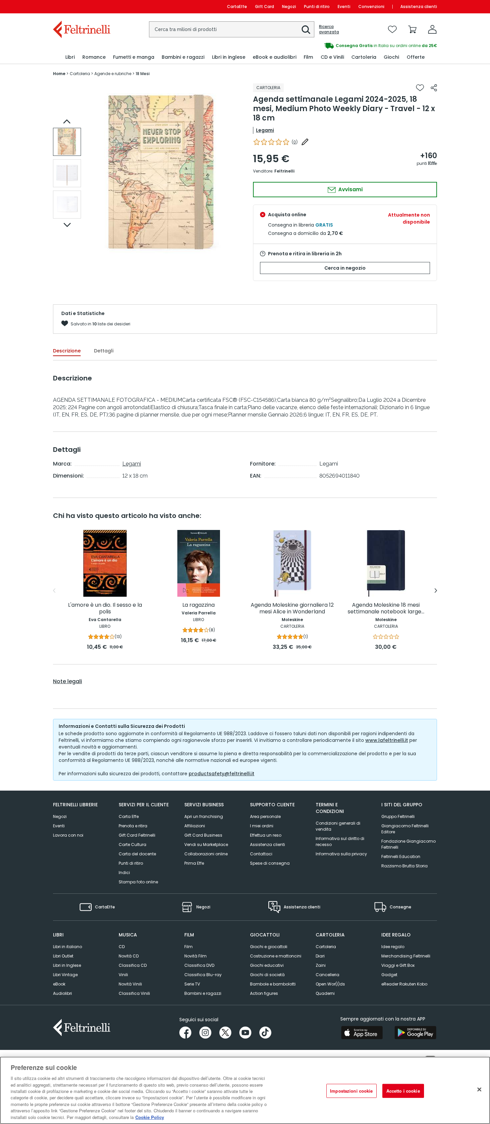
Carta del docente (137, 854)
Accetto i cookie (403, 1091)
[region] (245, 1090)
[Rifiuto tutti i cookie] (479, 1089)
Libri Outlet (63, 956)
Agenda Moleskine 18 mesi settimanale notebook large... (386, 608)
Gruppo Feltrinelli (398, 816)
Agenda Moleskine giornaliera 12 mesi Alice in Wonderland (292, 608)
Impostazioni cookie (351, 1091)
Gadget (389, 974)
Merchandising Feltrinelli (405, 956)
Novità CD (129, 956)
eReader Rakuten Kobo (404, 984)
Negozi (289, 6)
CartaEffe (237, 6)
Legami (265, 130)
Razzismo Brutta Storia (404, 866)
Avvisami (350, 189)
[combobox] (231, 29)
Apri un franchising (203, 816)
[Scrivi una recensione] (305, 142)
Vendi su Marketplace (206, 844)
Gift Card (264, 6)
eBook (59, 984)
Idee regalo (392, 946)
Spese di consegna (270, 863)
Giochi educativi (267, 965)
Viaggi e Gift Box (398, 965)
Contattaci (261, 854)
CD (122, 946)
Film (188, 946)
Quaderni (325, 993)
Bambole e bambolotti (273, 984)
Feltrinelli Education (400, 856)
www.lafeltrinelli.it (386, 740)
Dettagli (103, 350)
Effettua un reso (265, 835)
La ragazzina (198, 605)
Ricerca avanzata (329, 29)
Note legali (67, 681)
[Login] (432, 29)
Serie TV (192, 984)
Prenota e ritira (133, 826)
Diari (320, 956)
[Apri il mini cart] (412, 29)
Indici (124, 872)
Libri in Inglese (67, 965)
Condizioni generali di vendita (338, 826)
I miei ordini (261, 826)
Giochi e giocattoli (268, 946)
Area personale (265, 816)
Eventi (344, 6)
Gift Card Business (203, 835)
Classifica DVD (199, 965)
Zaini (321, 965)
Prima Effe (194, 863)
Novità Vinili (130, 984)
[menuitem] (70, 57)
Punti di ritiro (317, 6)
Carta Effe (129, 816)
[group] (341, 45)
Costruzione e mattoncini (275, 956)
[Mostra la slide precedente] (67, 121)
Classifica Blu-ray (203, 974)
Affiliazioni (194, 826)
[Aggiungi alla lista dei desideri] (420, 87)
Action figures (264, 993)
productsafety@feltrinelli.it (221, 773)
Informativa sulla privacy (341, 854)
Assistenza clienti (418, 6)
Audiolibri (62, 993)
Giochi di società (267, 974)
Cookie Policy (149, 1117)
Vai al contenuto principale (81, 6)
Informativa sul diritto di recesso (340, 841)
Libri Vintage (65, 974)
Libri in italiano (67, 946)
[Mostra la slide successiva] (67, 225)
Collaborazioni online (206, 854)
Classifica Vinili (134, 993)
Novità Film (195, 956)
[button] (306, 29)
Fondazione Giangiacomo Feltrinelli (408, 844)
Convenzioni (371, 6)
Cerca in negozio (345, 268)
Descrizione (67, 350)
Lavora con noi (68, 835)
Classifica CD (133, 965)
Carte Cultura (132, 844)
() (295, 142)
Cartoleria (326, 946)
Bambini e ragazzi (202, 993)
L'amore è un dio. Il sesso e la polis (105, 608)
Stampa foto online (138, 882)
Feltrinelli (284, 171)
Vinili (123, 974)
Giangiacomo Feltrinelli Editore (405, 829)
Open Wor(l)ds (330, 984)
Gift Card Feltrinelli (137, 835)
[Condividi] (434, 88)
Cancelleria (327, 974)
